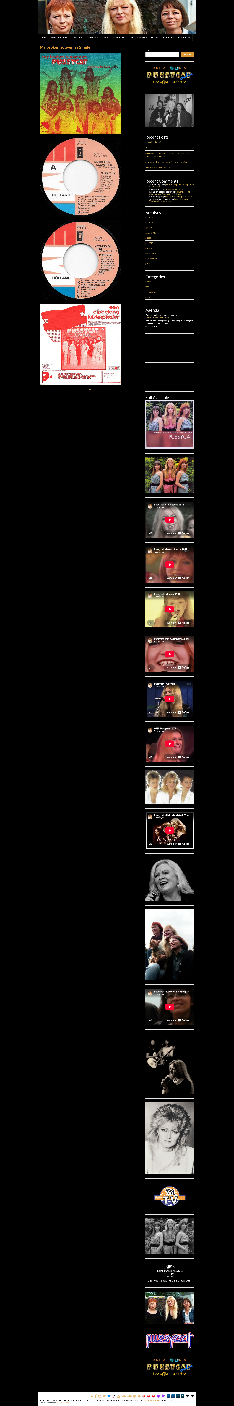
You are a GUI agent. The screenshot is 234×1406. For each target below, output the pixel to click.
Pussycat (76, 37)
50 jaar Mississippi (153, 142)
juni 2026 (149, 217)
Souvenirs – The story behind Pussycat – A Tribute (167, 162)
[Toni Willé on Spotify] (139, 1396)
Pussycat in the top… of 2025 (157, 167)
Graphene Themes (63, 1403)
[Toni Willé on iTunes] (153, 1396)
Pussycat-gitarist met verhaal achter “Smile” (164, 148)
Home (43, 37)
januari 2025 (150, 253)
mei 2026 (149, 222)
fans (147, 287)
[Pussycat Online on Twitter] (104, 1396)
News (105, 37)
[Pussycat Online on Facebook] (96, 1396)
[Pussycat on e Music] (178, 1396)
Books (148, 281)
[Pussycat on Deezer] (158, 1396)
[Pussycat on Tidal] (187, 1396)
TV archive (168, 37)
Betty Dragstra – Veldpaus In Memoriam (171, 185)
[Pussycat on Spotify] (134, 1396)
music (147, 297)
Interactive (183, 37)
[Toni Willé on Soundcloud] (129, 1396)
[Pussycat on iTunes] (143, 1396)
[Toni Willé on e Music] (182, 1396)
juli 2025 (148, 238)
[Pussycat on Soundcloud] (124, 1396)
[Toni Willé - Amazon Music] (173, 1396)
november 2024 (152, 258)
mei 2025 (149, 248)
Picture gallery (138, 37)
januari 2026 (150, 233)
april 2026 (149, 228)
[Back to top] (228, 1400)
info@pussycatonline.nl (152, 1400)
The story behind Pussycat (157, 318)
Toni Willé (91, 37)
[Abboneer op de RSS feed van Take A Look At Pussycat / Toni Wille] (92, 1396)
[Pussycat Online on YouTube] (118, 1396)
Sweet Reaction (58, 37)
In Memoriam (119, 37)
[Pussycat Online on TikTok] (114, 1396)
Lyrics (154, 37)
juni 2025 (149, 243)
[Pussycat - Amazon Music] (168, 1396)
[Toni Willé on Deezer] (163, 1396)
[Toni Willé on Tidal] (192, 1396)
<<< (90, 389)
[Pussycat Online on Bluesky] (109, 1396)
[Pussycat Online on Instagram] (99, 1396)
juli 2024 (148, 264)
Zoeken (149, 50)
